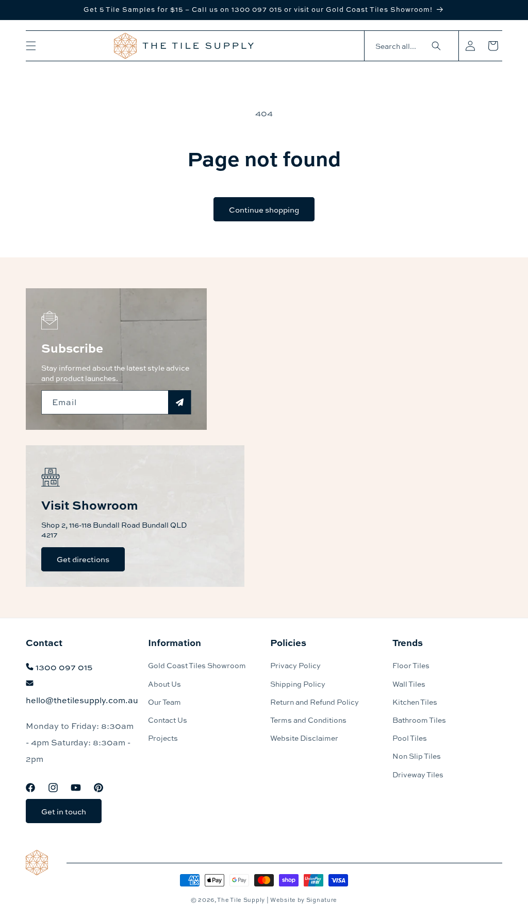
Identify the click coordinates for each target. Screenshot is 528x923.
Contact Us (167, 720)
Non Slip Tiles (416, 756)
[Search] (436, 45)
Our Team (164, 701)
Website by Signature (303, 899)
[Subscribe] (179, 402)
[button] (31, 45)
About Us (164, 683)
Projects (163, 738)
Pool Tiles (409, 738)
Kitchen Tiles (414, 701)
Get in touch (63, 811)
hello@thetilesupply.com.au (82, 700)
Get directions (83, 559)
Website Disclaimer (304, 738)
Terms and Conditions (308, 720)
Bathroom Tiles (419, 720)
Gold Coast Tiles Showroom (197, 665)
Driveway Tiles (417, 774)
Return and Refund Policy (314, 701)
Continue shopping (264, 209)
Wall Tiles (408, 683)
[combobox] (406, 46)
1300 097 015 (64, 667)
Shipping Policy (297, 683)
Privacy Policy (295, 665)
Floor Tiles (411, 665)
